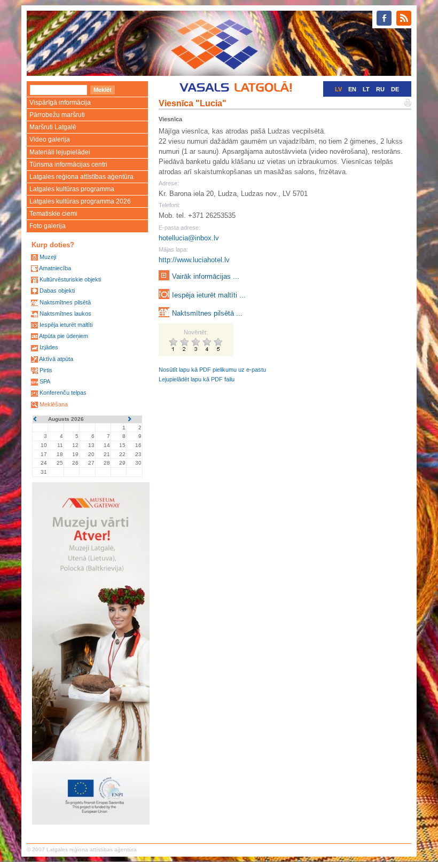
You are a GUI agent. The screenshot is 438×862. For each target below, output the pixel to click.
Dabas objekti (57, 290)
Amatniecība (55, 268)
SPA (45, 381)
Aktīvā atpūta (56, 359)
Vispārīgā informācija (60, 102)
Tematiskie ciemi (53, 213)
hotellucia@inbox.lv (189, 238)
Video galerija (49, 139)
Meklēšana (54, 404)
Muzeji (48, 257)
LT (366, 89)
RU (380, 89)
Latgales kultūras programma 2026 (80, 201)
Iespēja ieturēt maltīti (66, 325)
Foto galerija (47, 226)
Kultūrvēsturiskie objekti (70, 279)
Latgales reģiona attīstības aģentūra (81, 177)
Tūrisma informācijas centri (68, 164)
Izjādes (49, 347)
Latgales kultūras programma (71, 189)
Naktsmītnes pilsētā (65, 302)
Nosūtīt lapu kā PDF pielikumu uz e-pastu (212, 369)
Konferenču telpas (63, 392)
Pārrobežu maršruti (57, 115)
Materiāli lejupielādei (59, 152)
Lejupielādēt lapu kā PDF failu (196, 379)
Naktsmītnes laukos (65, 313)
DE (395, 89)
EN (352, 89)
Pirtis (46, 370)
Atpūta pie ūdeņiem (63, 336)
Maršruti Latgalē (52, 127)
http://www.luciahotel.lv (194, 260)
